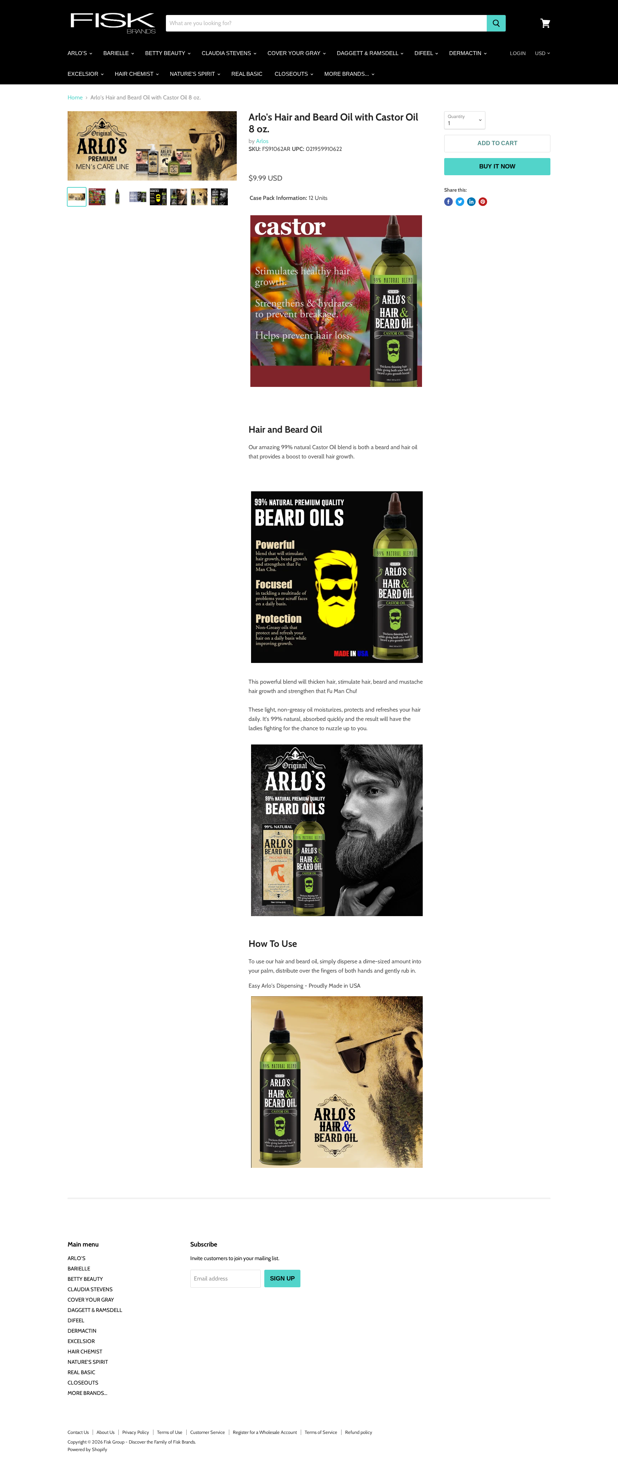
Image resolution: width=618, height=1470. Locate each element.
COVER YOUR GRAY (295, 53)
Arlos (262, 141)
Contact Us (78, 1432)
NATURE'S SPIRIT (193, 74)
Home (75, 97)
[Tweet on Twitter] (460, 201)
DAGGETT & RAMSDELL (368, 53)
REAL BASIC (247, 74)
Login (518, 53)
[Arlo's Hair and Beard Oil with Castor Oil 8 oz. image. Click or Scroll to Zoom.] (152, 146)
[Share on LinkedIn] (471, 201)
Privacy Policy (135, 1432)
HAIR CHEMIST (135, 74)
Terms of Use (169, 1432)
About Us (105, 1432)
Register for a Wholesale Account (265, 1432)
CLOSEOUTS (292, 74)
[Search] (496, 23)
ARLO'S (78, 53)
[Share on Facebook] (448, 201)
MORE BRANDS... (347, 74)
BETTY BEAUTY (166, 53)
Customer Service (207, 1432)
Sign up (282, 1278)
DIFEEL (424, 53)
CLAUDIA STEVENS (227, 53)
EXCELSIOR (84, 74)
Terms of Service (321, 1432)
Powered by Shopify (87, 1449)
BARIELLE (116, 53)
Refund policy (358, 1432)
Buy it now (497, 166)
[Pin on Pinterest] (483, 201)
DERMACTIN (466, 53)
